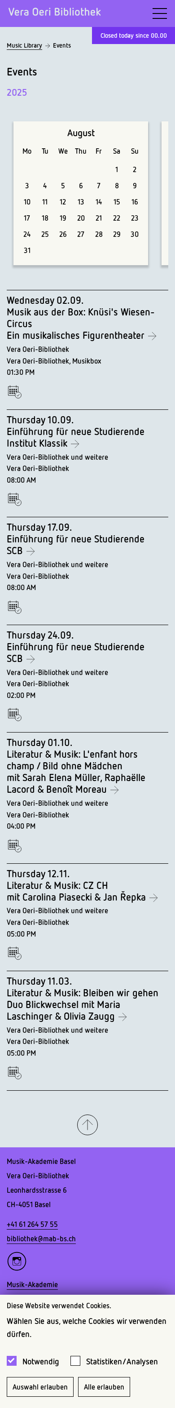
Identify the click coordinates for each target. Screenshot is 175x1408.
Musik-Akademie (32, 1284)
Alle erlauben (104, 1386)
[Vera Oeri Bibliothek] (55, 13)
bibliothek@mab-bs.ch (41, 1238)
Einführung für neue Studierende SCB (75, 544)
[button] (87, 1125)
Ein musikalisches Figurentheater (77, 335)
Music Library (24, 45)
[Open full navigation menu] (160, 13)
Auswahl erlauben (40, 1386)
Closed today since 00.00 (134, 35)
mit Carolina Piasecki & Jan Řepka (78, 897)
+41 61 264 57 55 (32, 1224)
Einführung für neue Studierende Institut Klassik (75, 437)
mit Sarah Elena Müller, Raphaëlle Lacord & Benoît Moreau (76, 783)
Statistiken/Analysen (122, 1361)
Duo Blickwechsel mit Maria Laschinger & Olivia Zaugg (63, 1010)
